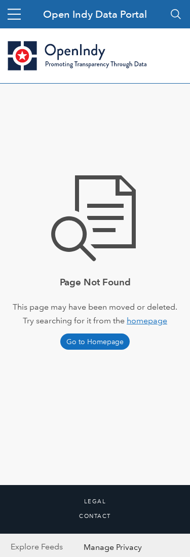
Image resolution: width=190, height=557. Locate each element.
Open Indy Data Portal (95, 14)
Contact (95, 516)
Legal (95, 501)
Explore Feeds (37, 546)
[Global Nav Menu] (14, 14)
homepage (147, 320)
